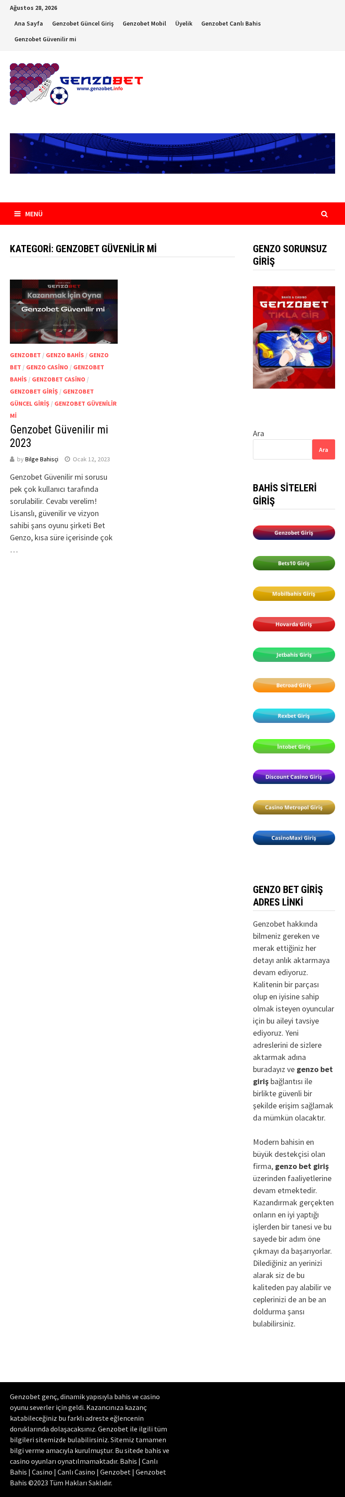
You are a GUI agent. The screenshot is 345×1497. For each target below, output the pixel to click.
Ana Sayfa (28, 23)
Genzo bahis (65, 355)
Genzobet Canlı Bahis (231, 23)
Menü (34, 213)
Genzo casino (47, 367)
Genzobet (25, 355)
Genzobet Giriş (34, 391)
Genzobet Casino (58, 379)
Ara (258, 433)
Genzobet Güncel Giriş (83, 23)
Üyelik (183, 23)
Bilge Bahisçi (41, 459)
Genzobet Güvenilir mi (45, 39)
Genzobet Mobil (144, 23)
